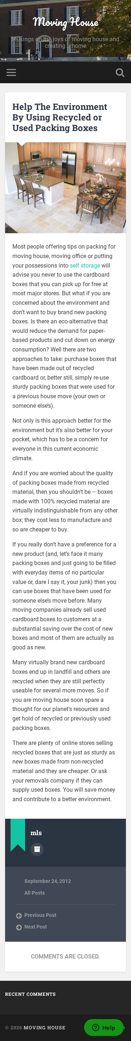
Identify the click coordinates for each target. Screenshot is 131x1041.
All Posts (34, 893)
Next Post (35, 927)
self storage (85, 265)
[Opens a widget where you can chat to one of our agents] (104, 1028)
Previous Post (40, 915)
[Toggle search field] (120, 72)
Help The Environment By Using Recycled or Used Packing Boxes (59, 117)
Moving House (65, 22)
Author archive (37, 849)
